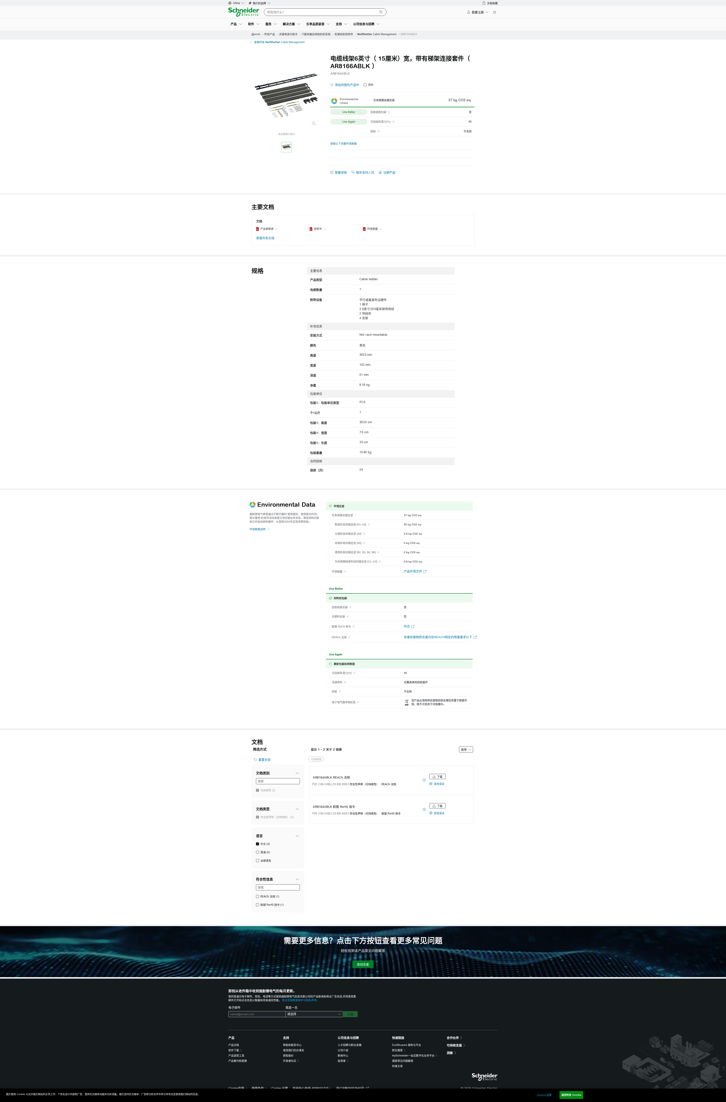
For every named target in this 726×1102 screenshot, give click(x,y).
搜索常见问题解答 (402, 1060)
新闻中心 (343, 1055)
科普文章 (397, 1066)
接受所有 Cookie (571, 1094)
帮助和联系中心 (292, 1044)
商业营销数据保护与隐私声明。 (300, 1000)
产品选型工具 (236, 1055)
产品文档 (233, 1044)
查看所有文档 (265, 238)
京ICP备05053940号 (350, 1088)
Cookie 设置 (279, 1088)
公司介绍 (343, 1050)
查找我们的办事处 (293, 1050)
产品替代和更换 (237, 1060)
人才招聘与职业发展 (349, 1044)
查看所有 (279, 42)
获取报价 (288, 1055)
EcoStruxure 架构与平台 (406, 1044)
